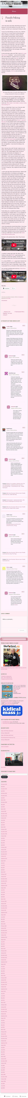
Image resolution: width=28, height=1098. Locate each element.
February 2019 (3, 829)
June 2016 (3, 892)
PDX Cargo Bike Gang (9, 702)
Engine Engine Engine (11, 139)
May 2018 (3, 842)
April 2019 (3, 824)
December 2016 (4, 878)
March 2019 (3, 827)
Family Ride (11, 4)
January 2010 (3, 1058)
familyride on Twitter (7, 744)
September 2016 (4, 885)
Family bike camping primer (6, 676)
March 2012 (3, 1002)
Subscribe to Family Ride (8, 771)
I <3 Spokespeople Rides (19, 311)
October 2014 (3, 935)
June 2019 (3, 820)
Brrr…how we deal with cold (7, 677)
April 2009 (3, 1072)
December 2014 (4, 930)
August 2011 (3, 1018)
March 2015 (3, 923)
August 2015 (3, 914)
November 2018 (4, 833)
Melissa (8, 567)
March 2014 (3, 948)
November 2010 (4, 1038)
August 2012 (3, 991)
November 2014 (4, 932)
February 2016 (3, 901)
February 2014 (3, 950)
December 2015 (4, 905)
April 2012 (3, 1000)
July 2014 (3, 941)
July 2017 (3, 863)
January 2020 (3, 811)
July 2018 (3, 838)
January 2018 (3, 849)
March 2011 (3, 1029)
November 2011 (4, 1011)
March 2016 (3, 899)
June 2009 (3, 1067)
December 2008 (4, 1076)
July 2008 (3, 1083)
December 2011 (4, 1009)
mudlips (8, 326)
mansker (16, 604)
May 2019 (3, 822)
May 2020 (3, 804)
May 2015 (3, 919)
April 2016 (3, 896)
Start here (13, 71)
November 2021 (4, 795)
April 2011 (3, 1027)
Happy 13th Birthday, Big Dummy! (7, 735)
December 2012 (4, 982)
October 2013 (3, 959)
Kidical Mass (23, 268)
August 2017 (3, 860)
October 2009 (3, 1063)
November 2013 (4, 957)
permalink (8, 298)
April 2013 (3, 973)
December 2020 (4, 802)
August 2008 (3, 1081)
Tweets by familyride (4, 746)
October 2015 (3, 910)
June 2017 (3, 865)
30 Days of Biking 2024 (5, 739)
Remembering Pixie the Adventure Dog (8, 737)
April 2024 (3, 791)
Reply (24, 325)
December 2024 (4, 788)
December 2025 (4, 784)
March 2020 (3, 809)
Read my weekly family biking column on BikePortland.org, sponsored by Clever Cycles (13, 668)
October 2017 (3, 856)
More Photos (3, 767)
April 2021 (3, 797)
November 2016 (4, 881)
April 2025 (3, 786)
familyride (11, 355)
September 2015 (4, 912)
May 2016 (3, 894)
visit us (13, 261)
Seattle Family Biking (8, 703)
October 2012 (3, 986)
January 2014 (3, 953)
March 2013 (3, 975)
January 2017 (3, 876)
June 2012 (3, 995)
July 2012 (3, 993)
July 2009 (3, 1065)
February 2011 (3, 1031)
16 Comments (4, 300)
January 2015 (3, 928)
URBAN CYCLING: (16, 685)
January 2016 (3, 903)
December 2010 (4, 1036)
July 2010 (3, 1047)
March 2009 (3, 1074)
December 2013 (4, 955)
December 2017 (4, 851)
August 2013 (3, 964)
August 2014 (3, 939)
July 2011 (2, 1020)
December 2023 (4, 793)
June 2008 (3, 1085)
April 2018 (3, 845)
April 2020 (3, 806)
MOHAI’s (13, 255)
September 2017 (4, 858)
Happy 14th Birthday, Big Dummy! (7, 730)
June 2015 (3, 917)
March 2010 (3, 1056)
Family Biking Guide (6, 723)
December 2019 (4, 813)
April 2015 (3, 921)
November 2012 (4, 984)
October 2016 (3, 883)
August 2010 (3, 1045)
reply (17, 58)
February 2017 (3, 874)
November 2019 (4, 815)
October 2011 (3, 1013)
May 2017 (3, 867)
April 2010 (3, 1054)
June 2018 (3, 840)
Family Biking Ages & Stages (7, 721)
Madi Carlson (16, 689)
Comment (21, 630)
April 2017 (3, 869)
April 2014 (3, 946)
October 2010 (3, 1040)
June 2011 (3, 1022)
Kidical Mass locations (10, 704)
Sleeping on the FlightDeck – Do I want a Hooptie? (7, 313)
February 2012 (3, 1004)
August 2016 (3, 887)
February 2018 (3, 847)
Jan (2, 17)
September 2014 (4, 937)
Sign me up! (4, 776)
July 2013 (3, 966)
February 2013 (3, 977)
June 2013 (3, 968)
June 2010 (3, 1049)
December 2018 (4, 831)
